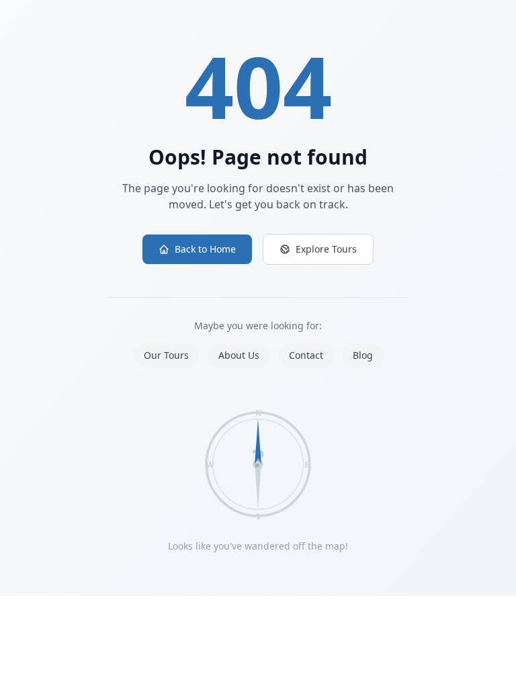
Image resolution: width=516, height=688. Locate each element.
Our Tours (166, 355)
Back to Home (205, 249)
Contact (306, 355)
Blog (363, 355)
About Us (238, 355)
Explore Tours (326, 249)
